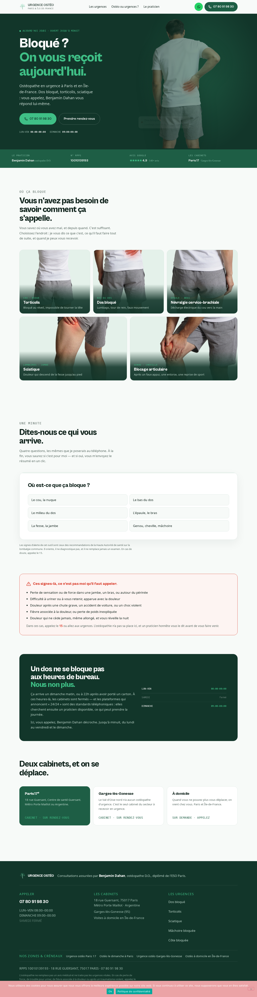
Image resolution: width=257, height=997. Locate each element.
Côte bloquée (178, 940)
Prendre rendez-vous (79, 119)
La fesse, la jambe (44, 526)
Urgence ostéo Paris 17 (81, 956)
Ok (110, 991)
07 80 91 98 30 (223, 6)
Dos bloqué (176, 902)
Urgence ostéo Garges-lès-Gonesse (159, 956)
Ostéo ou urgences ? (125, 7)
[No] (251, 988)
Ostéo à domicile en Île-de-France (207, 956)
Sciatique (175, 921)
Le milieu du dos (43, 513)
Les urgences (97, 7)
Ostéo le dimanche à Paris (116, 956)
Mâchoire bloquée (181, 930)
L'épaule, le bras (145, 513)
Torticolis (174, 911)
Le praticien (151, 7)
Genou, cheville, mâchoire (152, 526)
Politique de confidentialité (134, 991)
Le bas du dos (143, 500)
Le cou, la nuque (43, 500)
